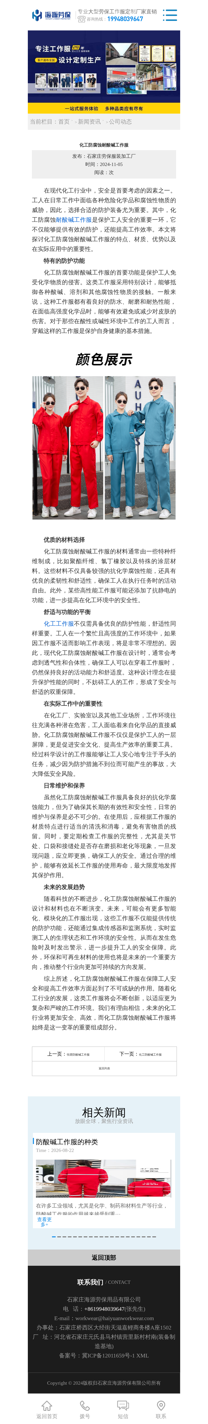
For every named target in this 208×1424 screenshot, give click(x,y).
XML (142, 1355)
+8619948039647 (104, 1309)
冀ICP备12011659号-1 (108, 1355)
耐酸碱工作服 (74, 219)
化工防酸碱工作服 (150, 1054)
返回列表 (104, 1068)
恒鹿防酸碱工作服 (78, 1054)
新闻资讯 (89, 121)
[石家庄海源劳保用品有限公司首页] (52, 15)
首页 (64, 121)
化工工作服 (59, 623)
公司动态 (120, 121)
